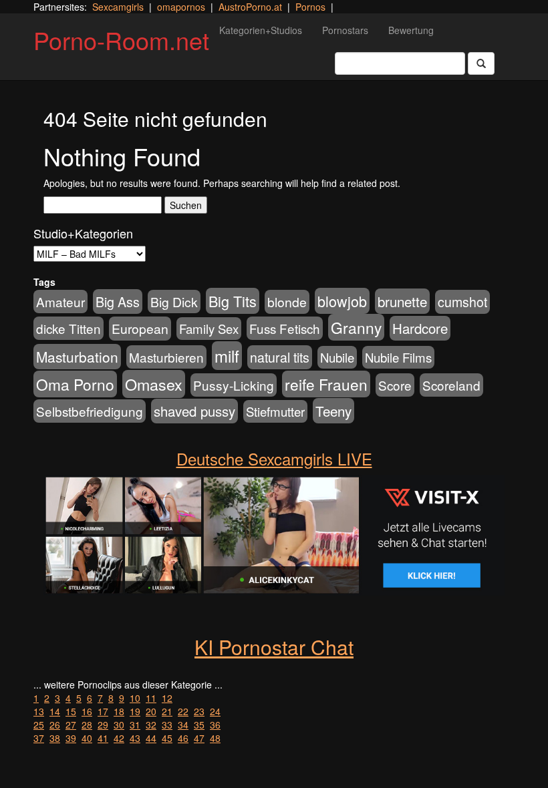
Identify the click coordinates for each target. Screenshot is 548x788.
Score (395, 385)
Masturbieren (166, 357)
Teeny (333, 411)
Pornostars (345, 30)
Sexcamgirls (118, 6)
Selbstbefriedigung (89, 411)
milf (227, 355)
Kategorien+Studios (260, 30)
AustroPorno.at (250, 6)
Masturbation (77, 357)
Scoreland (451, 385)
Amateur (60, 301)
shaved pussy (194, 411)
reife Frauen (326, 384)
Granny (356, 327)
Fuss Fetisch (284, 328)
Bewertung (411, 30)
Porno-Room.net (121, 40)
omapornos (181, 6)
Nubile (337, 357)
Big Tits (233, 300)
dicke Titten (68, 328)
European (140, 328)
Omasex (153, 384)
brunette (402, 301)
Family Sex (209, 328)
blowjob (342, 300)
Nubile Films (398, 357)
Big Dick (174, 301)
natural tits (279, 357)
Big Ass (118, 301)
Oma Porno (75, 384)
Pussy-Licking (233, 385)
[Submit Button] (481, 63)
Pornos (310, 6)
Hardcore (420, 328)
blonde (287, 301)
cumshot (462, 301)
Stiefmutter (275, 411)
